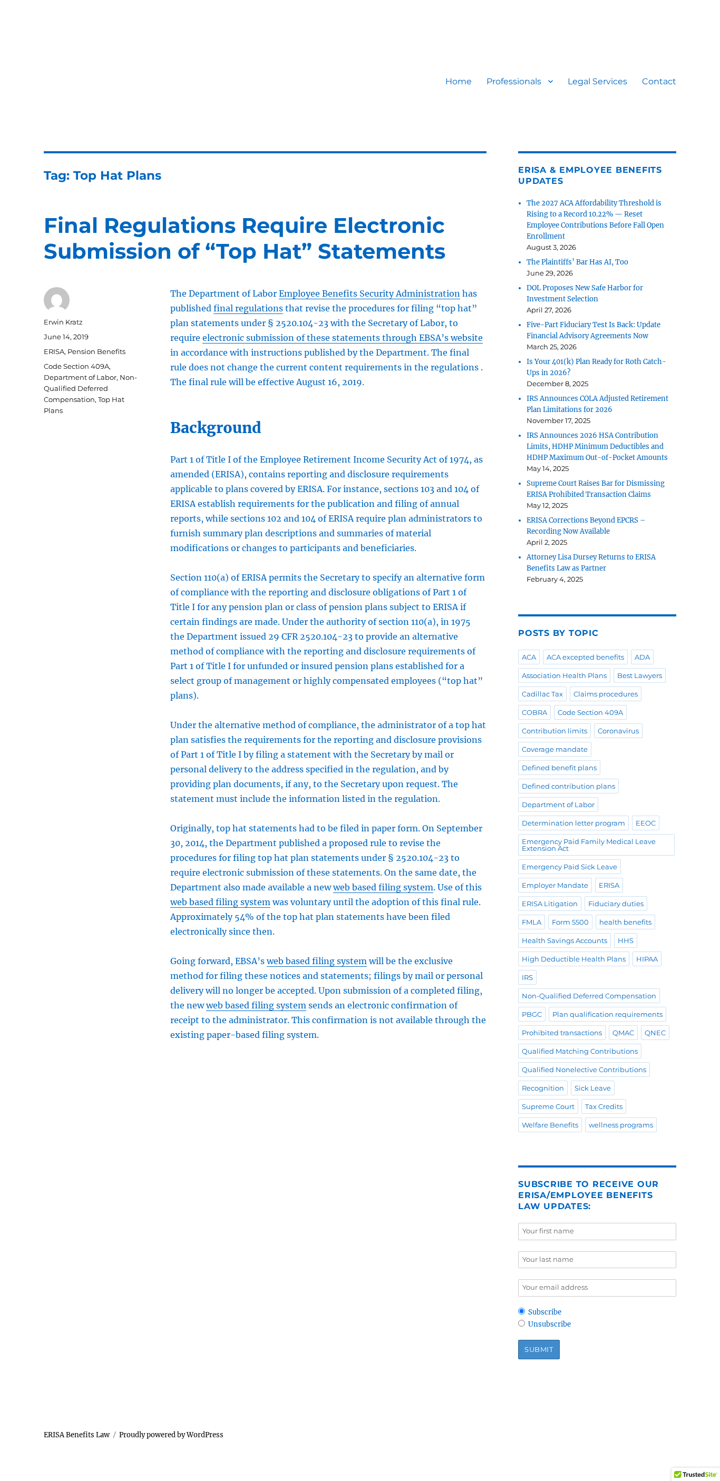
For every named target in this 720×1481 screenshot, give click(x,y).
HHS (626, 940)
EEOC (646, 823)
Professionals (514, 81)
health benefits (625, 922)
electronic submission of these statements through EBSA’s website (342, 337)
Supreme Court (548, 1106)
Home (458, 81)
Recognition (543, 1088)
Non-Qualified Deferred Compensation (90, 388)
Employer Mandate (555, 885)
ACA (529, 657)
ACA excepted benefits (585, 657)
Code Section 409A (76, 366)
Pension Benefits (96, 351)
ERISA (54, 351)
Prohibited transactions (562, 1032)
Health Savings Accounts (564, 940)
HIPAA (647, 959)
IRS (527, 977)
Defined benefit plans (559, 767)
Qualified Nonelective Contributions (584, 1069)
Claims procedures (605, 694)
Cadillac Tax (542, 694)
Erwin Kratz (63, 322)
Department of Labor (80, 377)
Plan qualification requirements (607, 1014)
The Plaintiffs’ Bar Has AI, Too (577, 262)
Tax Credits (603, 1106)
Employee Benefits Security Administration (369, 293)
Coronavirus (618, 731)
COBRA (534, 712)
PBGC (532, 1014)
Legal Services (597, 81)
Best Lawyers (639, 675)
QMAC (623, 1032)
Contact (659, 81)
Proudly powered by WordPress (171, 1434)
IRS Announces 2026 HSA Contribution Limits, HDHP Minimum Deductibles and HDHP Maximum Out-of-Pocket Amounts (597, 446)
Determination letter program (573, 823)
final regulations (248, 308)
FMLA (531, 922)
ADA (642, 657)
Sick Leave (593, 1088)
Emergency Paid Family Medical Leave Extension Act (589, 844)
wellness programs (621, 1125)
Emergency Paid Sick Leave (569, 866)
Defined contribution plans (568, 786)
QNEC (655, 1032)
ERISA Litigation (550, 903)
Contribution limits (554, 731)
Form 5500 (570, 922)
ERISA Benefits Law (77, 1434)
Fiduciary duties (616, 903)
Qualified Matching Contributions (580, 1051)
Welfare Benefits (550, 1125)
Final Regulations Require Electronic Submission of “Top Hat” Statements (244, 238)
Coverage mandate (555, 749)
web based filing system (383, 887)
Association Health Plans (564, 675)
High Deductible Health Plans (574, 959)
